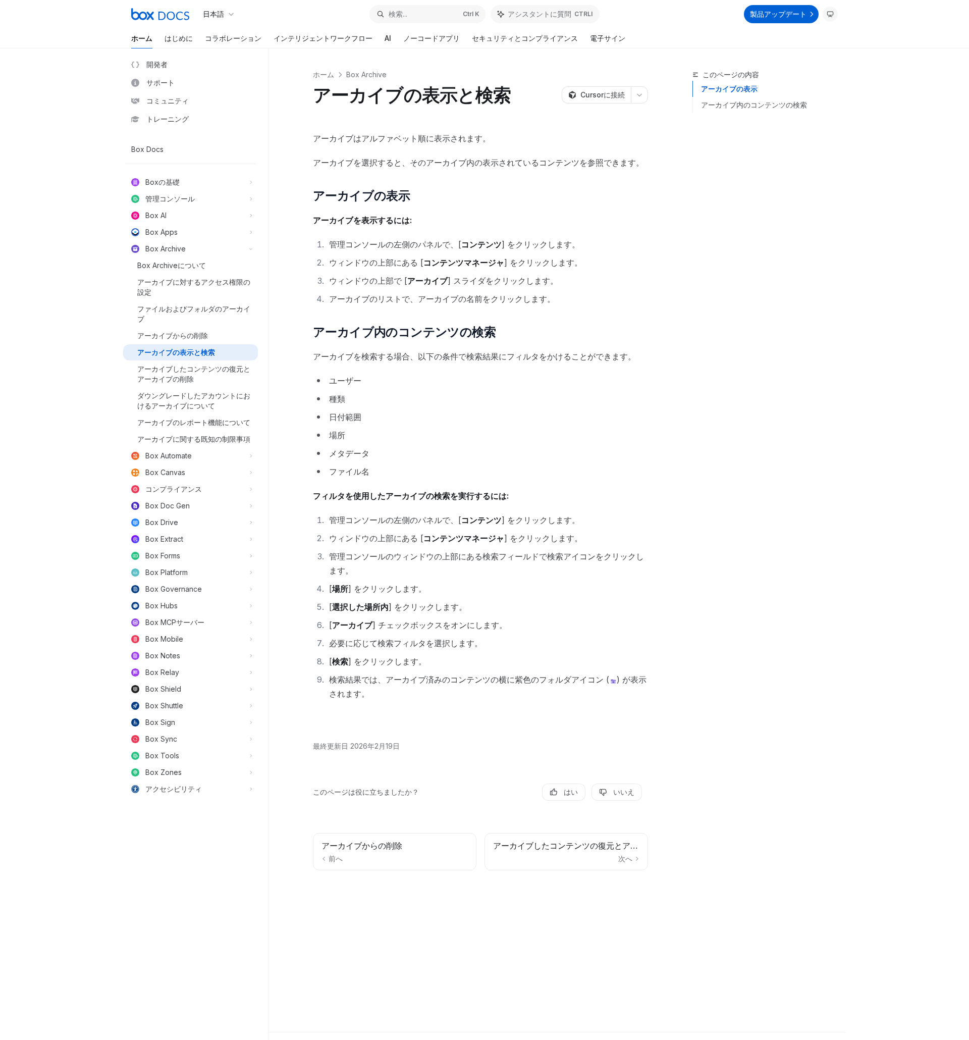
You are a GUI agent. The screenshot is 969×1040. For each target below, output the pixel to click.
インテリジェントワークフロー (323, 38)
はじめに (179, 38)
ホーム (141, 38)
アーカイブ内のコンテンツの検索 (754, 104)
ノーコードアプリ (431, 38)
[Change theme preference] (830, 14)
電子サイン (607, 38)
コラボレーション (233, 38)
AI (388, 38)
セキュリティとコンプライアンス (525, 38)
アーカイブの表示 (729, 88)
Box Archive (366, 74)
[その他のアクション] (639, 94)
